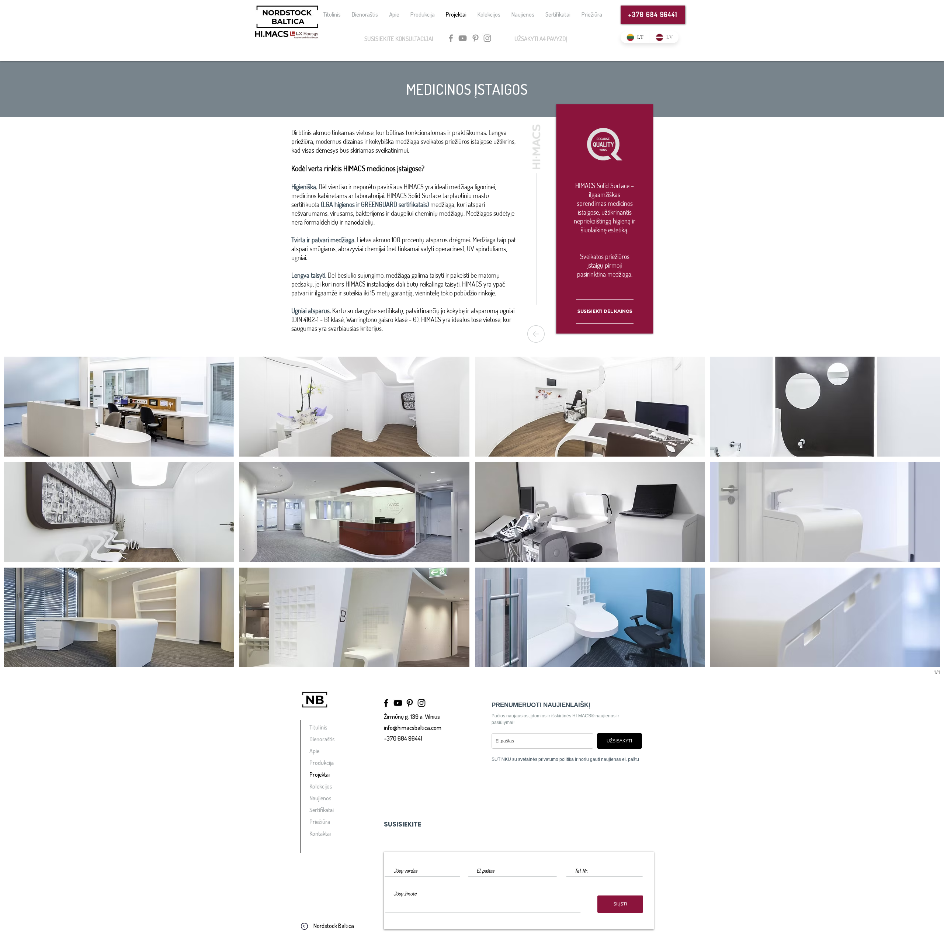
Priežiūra (319, 821)
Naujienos (320, 798)
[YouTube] (463, 38)
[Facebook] (451, 38)
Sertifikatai (321, 810)
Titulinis (318, 727)
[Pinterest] (475, 38)
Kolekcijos (320, 786)
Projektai (319, 774)
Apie (314, 751)
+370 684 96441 (403, 738)
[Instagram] (487, 38)
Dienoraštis (321, 739)
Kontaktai (320, 833)
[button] (119, 407)
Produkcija (321, 762)
